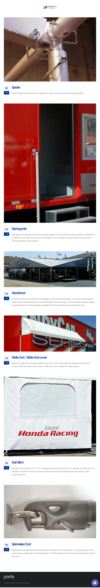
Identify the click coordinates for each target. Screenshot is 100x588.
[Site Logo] (50, 7)
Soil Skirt (17, 462)
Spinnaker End (21, 544)
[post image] (50, 49)
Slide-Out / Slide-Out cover (29, 357)
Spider (16, 87)
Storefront (18, 293)
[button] (95, 583)
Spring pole (19, 229)
